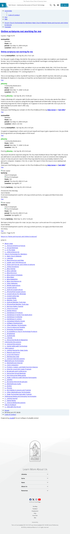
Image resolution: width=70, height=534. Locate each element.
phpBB (11, 418)
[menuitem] (14, 15)
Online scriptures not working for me (21, 31)
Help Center (51, 110)
